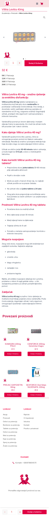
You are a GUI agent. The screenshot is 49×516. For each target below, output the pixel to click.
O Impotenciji (29, 418)
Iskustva (27, 421)
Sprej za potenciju (9, 442)
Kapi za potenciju (9, 439)
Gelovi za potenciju (10, 421)
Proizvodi (14, 13)
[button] (37, 3)
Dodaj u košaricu (36, 63)
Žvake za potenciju (10, 446)
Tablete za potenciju (10, 428)
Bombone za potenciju (11, 425)
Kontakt (26, 425)
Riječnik (26, 415)
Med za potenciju (9, 435)
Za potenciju (6, 13)
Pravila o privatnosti (31, 428)
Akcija (5, 415)
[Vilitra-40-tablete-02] (24, 37)
